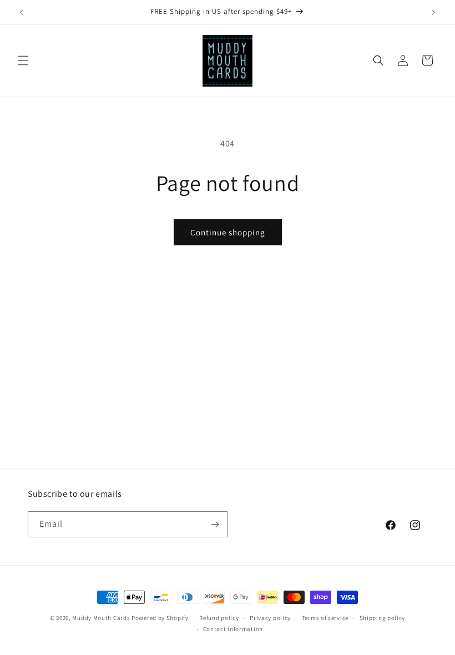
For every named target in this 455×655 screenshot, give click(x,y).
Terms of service (325, 618)
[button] (23, 60)
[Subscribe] (215, 524)
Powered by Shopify (160, 618)
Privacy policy (270, 618)
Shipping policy (383, 618)
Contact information (233, 629)
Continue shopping (227, 232)
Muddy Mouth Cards (101, 618)
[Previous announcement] (21, 12)
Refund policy (219, 618)
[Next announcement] (433, 12)
